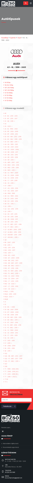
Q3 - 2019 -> (8, 211)
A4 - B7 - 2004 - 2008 (12, 149)
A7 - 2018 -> (8, 186)
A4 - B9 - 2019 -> (10, 160)
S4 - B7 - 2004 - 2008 (11, 312)
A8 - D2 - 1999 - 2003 (11, 196)
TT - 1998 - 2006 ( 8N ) (12, 369)
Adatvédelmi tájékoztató (10, 443)
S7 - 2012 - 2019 (10, 340)
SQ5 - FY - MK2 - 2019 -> (12, 361)
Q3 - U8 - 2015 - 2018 (11, 217)
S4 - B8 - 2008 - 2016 (11, 315)
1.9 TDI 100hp (9, 93)
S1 (5, 302)
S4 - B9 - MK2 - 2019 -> (12, 320)
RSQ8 (6, 299)
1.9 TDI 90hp (8, 100)
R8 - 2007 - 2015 (10, 242)
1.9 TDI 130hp (8, 98)
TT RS (6, 379)
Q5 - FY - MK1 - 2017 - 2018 (13, 224)
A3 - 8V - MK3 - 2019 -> (12, 142)
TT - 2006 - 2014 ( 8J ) (11, 371)
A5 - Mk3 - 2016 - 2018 (12, 168)
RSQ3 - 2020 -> (9, 297)
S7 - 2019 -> (8, 343)
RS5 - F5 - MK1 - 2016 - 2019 (13, 271)
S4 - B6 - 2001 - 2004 (11, 309)
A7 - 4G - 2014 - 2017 (11, 191)
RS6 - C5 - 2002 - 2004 (12, 276)
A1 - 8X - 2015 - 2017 (11, 118)
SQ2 (6, 353)
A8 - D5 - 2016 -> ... (10, 204)
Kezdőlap (4, 38)
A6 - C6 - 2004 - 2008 (12, 175)
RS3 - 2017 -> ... (9, 253)
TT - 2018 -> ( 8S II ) (11, 377)
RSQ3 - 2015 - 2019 (10, 294)
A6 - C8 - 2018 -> (10, 183)
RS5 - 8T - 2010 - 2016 (11, 268)
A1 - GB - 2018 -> (10, 121)
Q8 (5, 240)
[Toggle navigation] (31, 3)
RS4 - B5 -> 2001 (10, 255)
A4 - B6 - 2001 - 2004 (11, 147)
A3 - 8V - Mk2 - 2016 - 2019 (13, 139)
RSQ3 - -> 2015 (9, 291)
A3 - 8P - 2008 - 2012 (11, 134)
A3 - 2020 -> (8, 126)
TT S (6, 382)
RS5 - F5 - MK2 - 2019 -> (12, 273)
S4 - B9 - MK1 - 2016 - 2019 (13, 317)
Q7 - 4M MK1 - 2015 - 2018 (13, 235)
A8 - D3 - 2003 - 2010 (11, 198)
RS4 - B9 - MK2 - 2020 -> (12, 266)
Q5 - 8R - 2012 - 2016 (11, 222)
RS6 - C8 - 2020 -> (10, 284)
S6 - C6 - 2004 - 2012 (11, 333)
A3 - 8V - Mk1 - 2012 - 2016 (13, 137)
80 (5, 113)
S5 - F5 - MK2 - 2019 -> (12, 328)
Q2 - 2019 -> (8, 206)
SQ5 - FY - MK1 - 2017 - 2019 (13, 359)
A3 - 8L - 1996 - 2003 (11, 129)
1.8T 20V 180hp (9, 90)
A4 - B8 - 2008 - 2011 (11, 152)
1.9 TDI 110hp (8, 95)
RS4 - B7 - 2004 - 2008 (12, 258)
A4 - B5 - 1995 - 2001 (11, 144)
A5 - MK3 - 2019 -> (10, 170)
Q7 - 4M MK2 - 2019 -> (12, 237)
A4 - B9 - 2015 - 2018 (11, 157)
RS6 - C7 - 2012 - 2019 (11, 281)
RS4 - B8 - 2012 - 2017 (11, 260)
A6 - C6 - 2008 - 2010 (11, 178)
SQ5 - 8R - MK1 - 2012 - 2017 (13, 356)
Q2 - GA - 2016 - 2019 (11, 209)
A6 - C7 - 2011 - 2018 (11, 180)
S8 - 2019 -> (8, 351)
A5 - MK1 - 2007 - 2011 (12, 162)
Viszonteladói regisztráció (11, 447)
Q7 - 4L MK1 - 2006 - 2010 (13, 229)
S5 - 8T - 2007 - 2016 (11, 322)
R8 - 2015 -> (8, 245)
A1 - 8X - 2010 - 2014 (11, 116)
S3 (5, 304)
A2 (5, 124)
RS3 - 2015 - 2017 (10, 250)
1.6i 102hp (7, 82)
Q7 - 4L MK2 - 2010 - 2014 (13, 232)
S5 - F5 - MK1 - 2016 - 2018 (13, 325)
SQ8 (6, 366)
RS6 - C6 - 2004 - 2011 (11, 279)
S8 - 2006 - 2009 (10, 346)
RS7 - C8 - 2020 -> (10, 289)
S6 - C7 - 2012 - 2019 (11, 335)
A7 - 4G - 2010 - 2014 (11, 188)
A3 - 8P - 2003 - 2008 (11, 131)
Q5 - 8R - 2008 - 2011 (11, 219)
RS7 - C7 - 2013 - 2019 (11, 286)
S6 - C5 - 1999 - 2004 (11, 330)
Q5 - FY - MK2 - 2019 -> (12, 227)
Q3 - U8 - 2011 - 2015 (11, 214)
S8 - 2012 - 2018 (10, 348)
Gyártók (13, 38)
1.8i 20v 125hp (9, 85)
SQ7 (6, 364)
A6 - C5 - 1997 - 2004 (11, 173)
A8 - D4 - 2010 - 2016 (11, 201)
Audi (19, 38)
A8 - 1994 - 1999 (10, 193)
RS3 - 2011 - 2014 (10, 248)
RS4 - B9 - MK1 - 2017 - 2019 (13, 263)
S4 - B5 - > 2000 (10, 307)
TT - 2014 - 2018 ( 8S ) (11, 374)
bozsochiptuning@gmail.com (13, 477)
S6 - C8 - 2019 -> (10, 338)
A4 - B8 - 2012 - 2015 (11, 155)
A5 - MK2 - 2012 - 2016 (12, 165)
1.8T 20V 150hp (9, 88)
